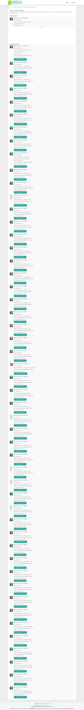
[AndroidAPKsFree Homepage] (14, 2)
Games (73, 2)
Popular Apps (40, 705)
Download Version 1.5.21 (20, 244)
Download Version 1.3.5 (20, 554)
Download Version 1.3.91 (20, 490)
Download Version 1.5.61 (20, 205)
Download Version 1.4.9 (20, 295)
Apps (67, 2)
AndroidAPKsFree (16, 708)
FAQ (48, 703)
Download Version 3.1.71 (20, 59)
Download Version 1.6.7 (20, 85)
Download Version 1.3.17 (20, 671)
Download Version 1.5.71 (20, 192)
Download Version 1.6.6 (20, 111)
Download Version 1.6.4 (20, 179)
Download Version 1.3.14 (20, 697)
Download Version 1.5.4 (20, 218)
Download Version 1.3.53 (20, 541)
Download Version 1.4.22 (20, 438)
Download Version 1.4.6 (20, 347)
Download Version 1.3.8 (20, 502)
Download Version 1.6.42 (20, 166)
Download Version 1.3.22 (20, 632)
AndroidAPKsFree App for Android (46, 706)
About (22, 708)
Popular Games (47, 705)
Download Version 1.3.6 (20, 528)
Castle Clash (26, 7)
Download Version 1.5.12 (20, 270)
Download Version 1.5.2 (20, 257)
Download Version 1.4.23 (20, 425)
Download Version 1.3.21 (20, 645)
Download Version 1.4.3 (20, 412)
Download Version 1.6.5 (20, 150)
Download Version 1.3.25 (20, 593)
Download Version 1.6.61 (20, 98)
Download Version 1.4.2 (20, 464)
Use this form (50, 708)
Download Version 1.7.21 (20, 72)
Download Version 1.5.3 (20, 231)
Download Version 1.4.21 (20, 451)
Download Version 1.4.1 (20, 477)
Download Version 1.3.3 (20, 580)
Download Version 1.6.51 (20, 137)
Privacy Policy (26, 708)
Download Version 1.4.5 (20, 360)
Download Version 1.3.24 (20, 606)
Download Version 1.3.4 (20, 567)
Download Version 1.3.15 (20, 684)
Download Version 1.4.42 (20, 386)
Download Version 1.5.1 (20, 282)
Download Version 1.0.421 (20, 373)
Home (11, 7)
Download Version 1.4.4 (20, 399)
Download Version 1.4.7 (20, 321)
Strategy (20, 7)
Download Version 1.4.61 (20, 334)
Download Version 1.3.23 (20, 619)
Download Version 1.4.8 (20, 308)
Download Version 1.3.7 (20, 515)
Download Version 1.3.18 (20, 658)
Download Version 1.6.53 (20, 124)
